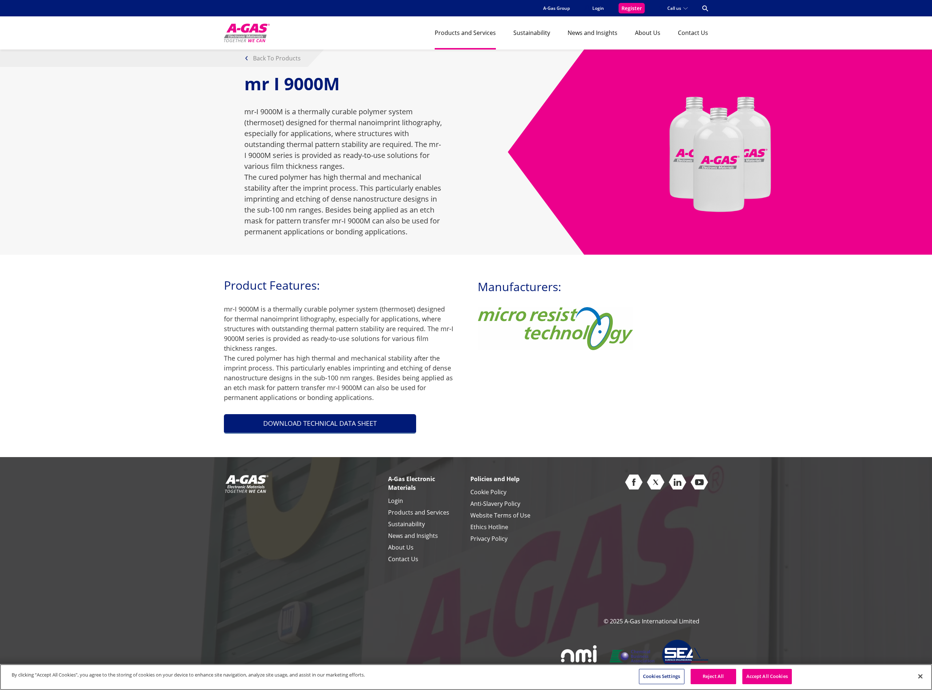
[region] (466, 677)
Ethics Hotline (489, 527)
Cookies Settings (661, 676)
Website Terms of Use (500, 515)
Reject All (713, 676)
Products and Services (465, 33)
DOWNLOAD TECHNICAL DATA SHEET (320, 423)
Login (395, 501)
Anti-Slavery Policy (495, 504)
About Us (647, 33)
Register (631, 8)
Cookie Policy (488, 492)
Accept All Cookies (767, 676)
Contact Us (693, 33)
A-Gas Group (556, 8)
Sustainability (531, 33)
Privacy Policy (489, 539)
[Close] (920, 676)
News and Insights (592, 33)
